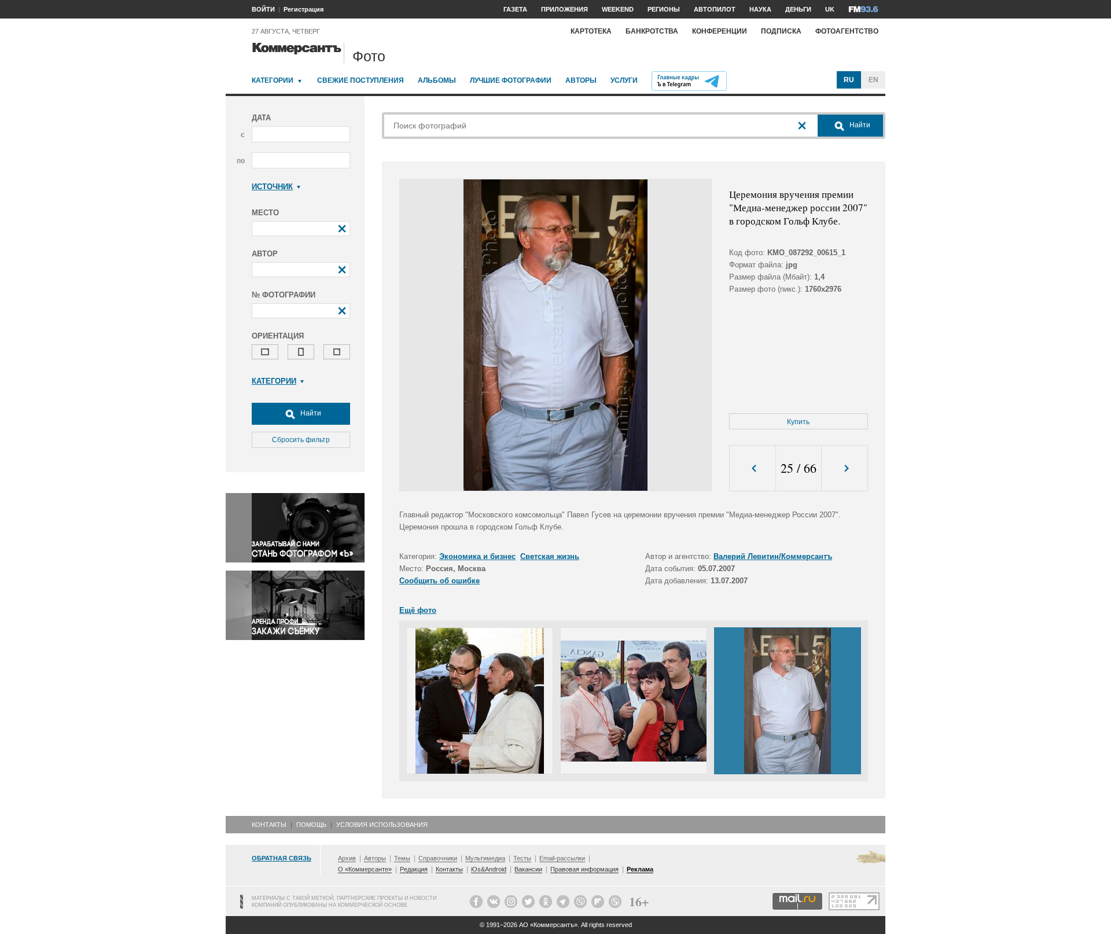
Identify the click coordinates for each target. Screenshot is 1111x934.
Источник (272, 186)
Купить (798, 422)
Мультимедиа (485, 858)
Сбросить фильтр (301, 440)
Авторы (581, 80)
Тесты (522, 858)
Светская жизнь (549, 556)
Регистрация (303, 9)
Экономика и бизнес (477, 556)
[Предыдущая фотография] (752, 468)
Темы (402, 858)
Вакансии (528, 869)
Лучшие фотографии (510, 80)
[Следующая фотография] (844, 468)
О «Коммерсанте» (365, 869)
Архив (347, 858)
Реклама (640, 869)
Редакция (414, 869)
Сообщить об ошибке (439, 580)
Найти (310, 413)
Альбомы (437, 80)
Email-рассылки (562, 858)
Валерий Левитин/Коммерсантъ (772, 556)
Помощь (311, 824)
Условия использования (382, 824)
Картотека (591, 31)
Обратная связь (281, 858)
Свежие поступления (360, 80)
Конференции (719, 31)
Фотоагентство (846, 31)
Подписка (781, 31)
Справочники (437, 858)
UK (829, 9)
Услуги (624, 80)
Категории (272, 80)
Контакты (269, 824)
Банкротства (652, 31)
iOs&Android (488, 869)
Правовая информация (584, 869)
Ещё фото (417, 610)
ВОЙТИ (263, 9)
